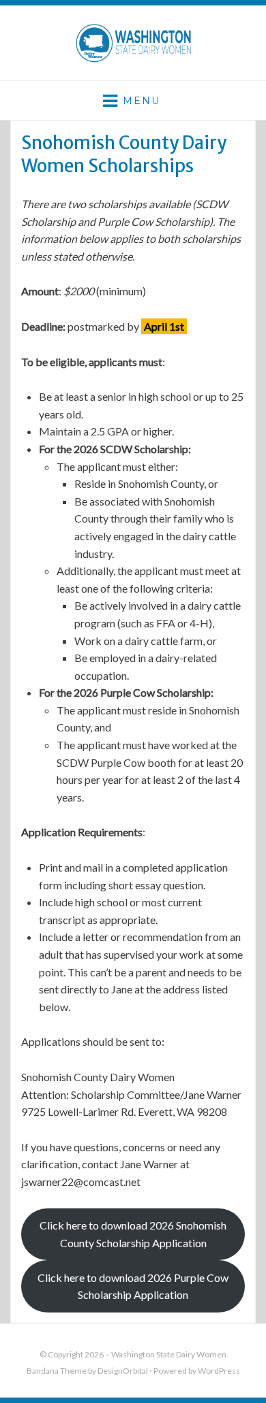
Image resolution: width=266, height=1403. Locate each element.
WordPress (219, 1371)
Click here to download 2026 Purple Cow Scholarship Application (133, 1286)
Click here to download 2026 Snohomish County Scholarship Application (133, 1234)
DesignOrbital (123, 1371)
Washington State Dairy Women (168, 1354)
